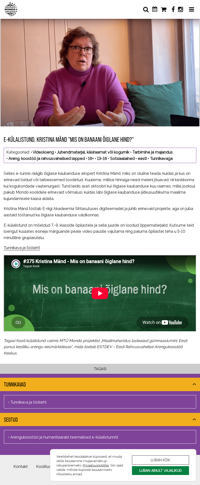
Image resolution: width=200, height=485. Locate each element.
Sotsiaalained (122, 158)
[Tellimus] (164, 9)
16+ (91, 158)
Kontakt (20, 466)
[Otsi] (146, 9)
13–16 (102, 158)
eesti (142, 158)
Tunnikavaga (161, 158)
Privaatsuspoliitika (96, 465)
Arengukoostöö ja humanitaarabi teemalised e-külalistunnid (64, 437)
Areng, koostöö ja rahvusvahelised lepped (47, 158)
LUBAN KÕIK (160, 460)
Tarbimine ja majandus (152, 152)
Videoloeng (43, 152)
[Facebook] (173, 9)
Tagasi (100, 369)
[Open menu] (191, 9)
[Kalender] (156, 9)
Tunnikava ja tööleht (22, 247)
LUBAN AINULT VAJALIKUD (160, 470)
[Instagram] (180, 9)
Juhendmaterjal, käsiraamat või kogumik (93, 152)
